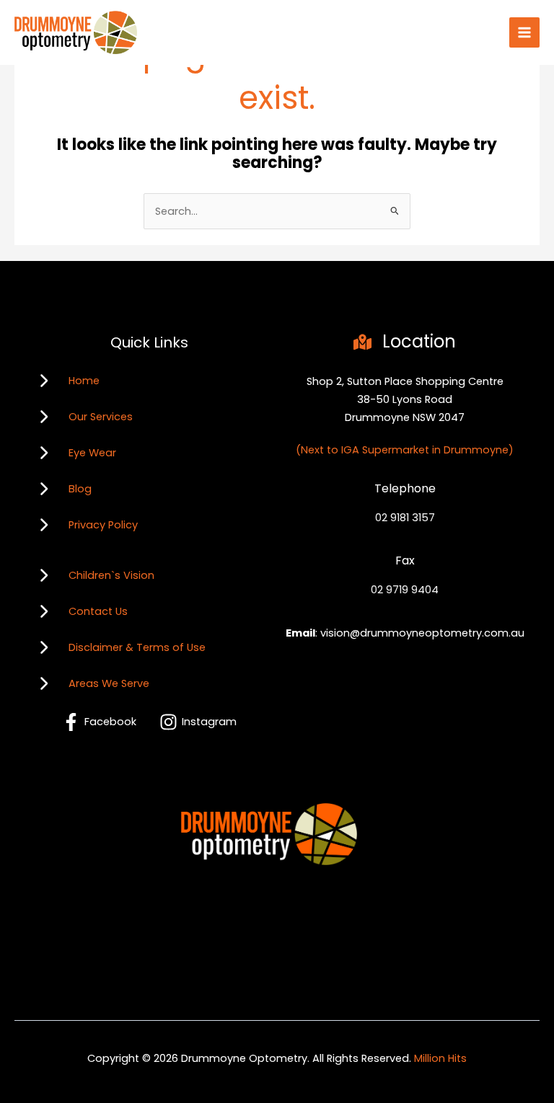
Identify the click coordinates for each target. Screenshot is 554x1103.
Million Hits (440, 1058)
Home (84, 380)
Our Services (101, 416)
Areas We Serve (109, 683)
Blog (80, 489)
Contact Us (98, 611)
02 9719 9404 (405, 589)
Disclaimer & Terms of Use (137, 647)
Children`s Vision (111, 575)
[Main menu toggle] (524, 32)
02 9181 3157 (405, 517)
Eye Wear (92, 453)
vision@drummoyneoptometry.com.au (422, 633)
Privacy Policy (103, 525)
